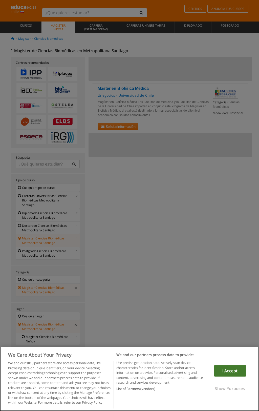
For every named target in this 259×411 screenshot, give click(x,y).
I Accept (230, 371)
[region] (129, 379)
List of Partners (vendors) (135, 388)
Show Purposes (230, 388)
